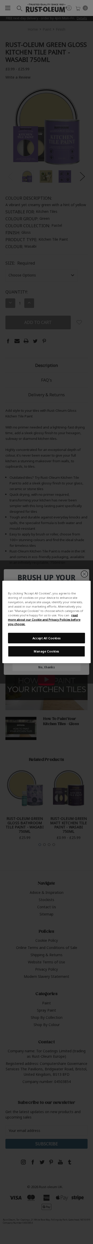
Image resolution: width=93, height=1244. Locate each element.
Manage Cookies (46, 651)
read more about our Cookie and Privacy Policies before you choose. (44, 619)
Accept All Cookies (46, 638)
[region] (46, 622)
